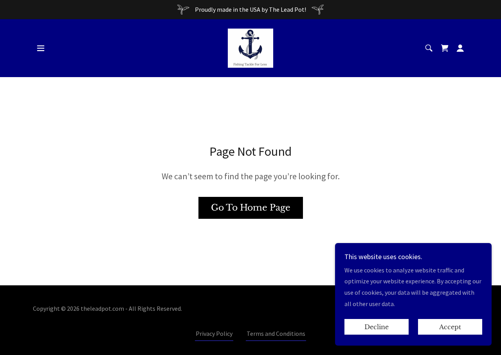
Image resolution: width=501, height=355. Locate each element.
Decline (376, 327)
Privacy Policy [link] (214, 333)
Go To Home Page (250, 207)
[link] (250, 47)
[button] (41, 48)
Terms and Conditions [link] (276, 333)
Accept (450, 327)
